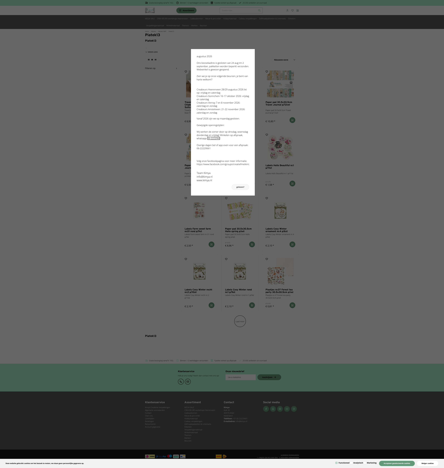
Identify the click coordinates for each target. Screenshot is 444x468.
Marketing (372, 463)
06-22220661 (204, 148)
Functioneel (344, 463)
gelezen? (240, 187)
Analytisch (358, 463)
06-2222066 (213, 138)
